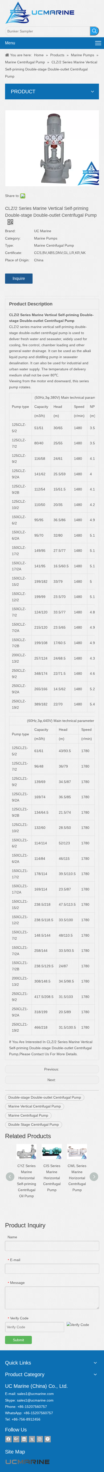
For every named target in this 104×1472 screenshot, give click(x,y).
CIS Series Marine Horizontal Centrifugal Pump (52, 1178)
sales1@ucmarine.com (35, 1394)
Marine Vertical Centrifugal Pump (34, 1106)
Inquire (19, 278)
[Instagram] (40, 1439)
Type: (9, 245)
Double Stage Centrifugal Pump (33, 1124)
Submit (18, 1340)
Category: (13, 238)
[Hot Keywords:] (94, 30)
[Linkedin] (24, 1439)
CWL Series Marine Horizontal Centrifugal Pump (77, 1178)
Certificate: (13, 253)
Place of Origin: (17, 260)
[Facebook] (8, 1439)
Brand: (10, 231)
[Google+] (16, 1439)
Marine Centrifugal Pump (28, 1115)
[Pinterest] (47, 1439)
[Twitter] (32, 1439)
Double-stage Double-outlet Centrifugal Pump (44, 1097)
